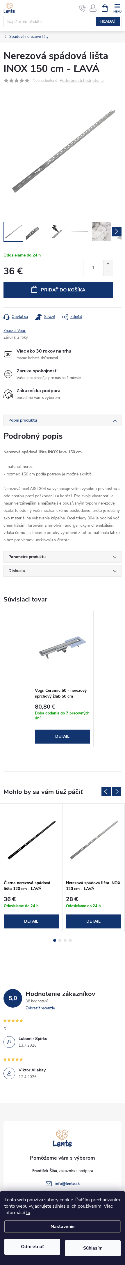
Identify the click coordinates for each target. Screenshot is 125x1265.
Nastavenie (63, 1226)
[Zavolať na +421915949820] (82, 8)
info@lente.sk (67, 1183)
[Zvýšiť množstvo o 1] (108, 264)
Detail (62, 736)
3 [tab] (65, 940)
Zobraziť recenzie (40, 1008)
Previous (106, 791)
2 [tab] (59, 940)
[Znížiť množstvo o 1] (108, 272)
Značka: (14, 330)
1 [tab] (54, 940)
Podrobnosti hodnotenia (81, 80)
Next (116, 791)
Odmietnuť (32, 1246)
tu (28, 1212)
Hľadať (108, 21)
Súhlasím (93, 1248)
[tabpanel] (62, 679)
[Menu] (117, 7)
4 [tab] (70, 940)
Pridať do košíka (63, 290)
